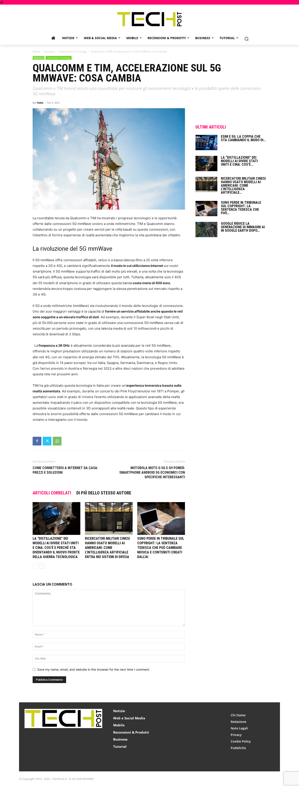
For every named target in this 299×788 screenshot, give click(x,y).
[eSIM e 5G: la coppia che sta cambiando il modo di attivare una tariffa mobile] (206, 142)
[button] (246, 38)
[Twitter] (47, 441)
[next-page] (42, 566)
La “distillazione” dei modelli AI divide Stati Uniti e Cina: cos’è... (239, 161)
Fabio (40, 102)
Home (36, 51)
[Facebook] (37, 441)
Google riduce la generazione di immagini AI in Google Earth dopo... (243, 227)
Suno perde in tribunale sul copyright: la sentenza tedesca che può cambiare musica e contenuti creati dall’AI (160, 547)
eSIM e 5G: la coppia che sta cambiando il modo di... (243, 138)
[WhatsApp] (57, 441)
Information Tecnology (73, 51)
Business (49, 51)
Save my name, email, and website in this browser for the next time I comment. (93, 669)
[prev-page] (35, 566)
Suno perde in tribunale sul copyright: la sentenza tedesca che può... (241, 207)
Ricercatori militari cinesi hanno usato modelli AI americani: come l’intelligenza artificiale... (243, 185)
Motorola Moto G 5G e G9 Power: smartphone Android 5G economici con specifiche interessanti (152, 472)
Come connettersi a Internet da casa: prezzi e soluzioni (65, 470)
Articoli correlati (52, 493)
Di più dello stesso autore (103, 493)
